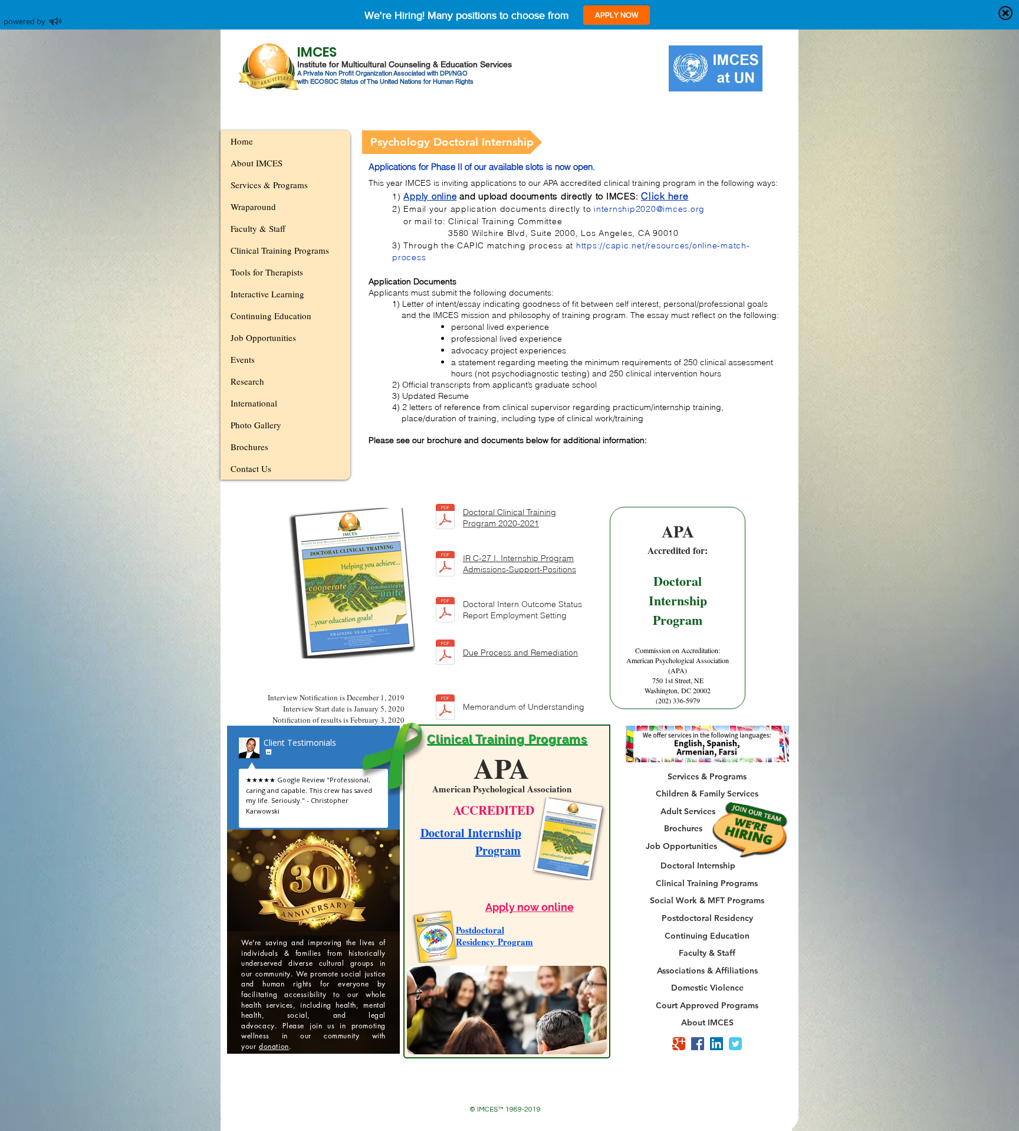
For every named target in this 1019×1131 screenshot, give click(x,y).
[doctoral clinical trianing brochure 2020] (445, 517)
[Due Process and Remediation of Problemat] (445, 653)
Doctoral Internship (470, 832)
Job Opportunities (263, 337)
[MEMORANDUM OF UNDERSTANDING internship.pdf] (445, 708)
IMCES (317, 51)
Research (247, 381)
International (254, 403)
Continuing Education (271, 316)
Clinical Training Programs (280, 250)
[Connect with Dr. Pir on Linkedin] (716, 1043)
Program (498, 850)
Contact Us (251, 468)
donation (274, 1046)
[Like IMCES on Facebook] (697, 1043)
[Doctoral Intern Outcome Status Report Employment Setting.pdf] (445, 611)
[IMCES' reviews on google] (678, 1043)
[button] (452, 142)
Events (243, 359)
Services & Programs (269, 185)
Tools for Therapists (267, 272)
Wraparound (253, 206)
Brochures (249, 447)
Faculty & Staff (258, 228)
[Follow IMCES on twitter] (735, 1043)
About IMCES (256, 163)
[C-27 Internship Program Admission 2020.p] (445, 565)
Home (242, 141)
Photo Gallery (256, 425)
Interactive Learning (267, 294)
